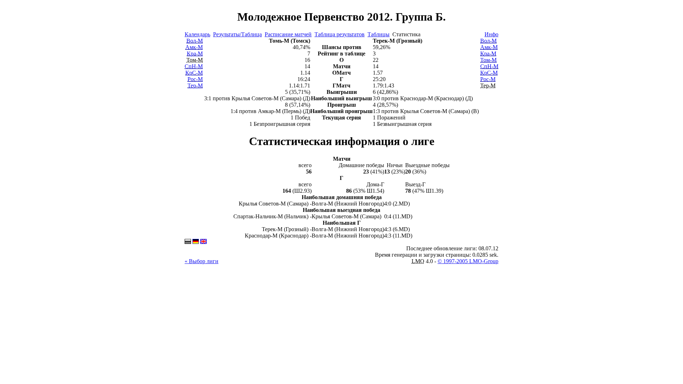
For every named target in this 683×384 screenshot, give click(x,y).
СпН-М (194, 66)
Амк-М (194, 47)
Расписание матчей (288, 34)
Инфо (491, 34)
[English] (203, 242)
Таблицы (378, 34)
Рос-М (195, 79)
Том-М (488, 60)
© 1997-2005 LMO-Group (468, 261)
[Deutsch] (195, 242)
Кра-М (195, 53)
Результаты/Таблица (237, 34)
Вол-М (194, 41)
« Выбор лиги (201, 261)
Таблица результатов (339, 34)
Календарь (197, 34)
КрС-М (194, 73)
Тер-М (195, 85)
